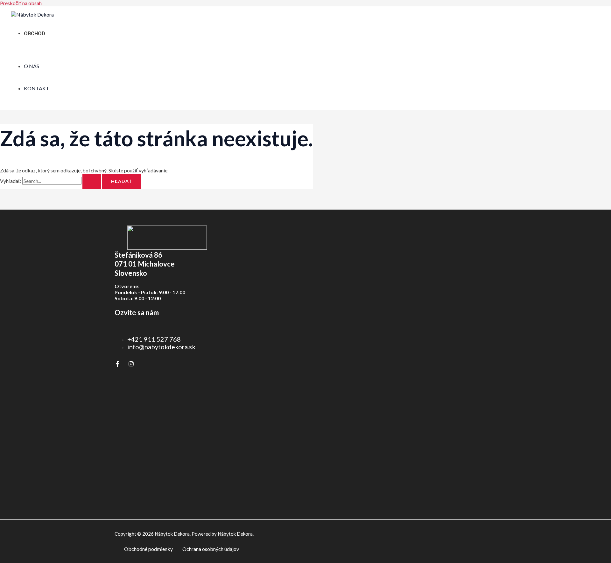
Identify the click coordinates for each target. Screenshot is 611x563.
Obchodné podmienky (148, 549)
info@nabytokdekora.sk (161, 347)
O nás (31, 66)
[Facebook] (117, 365)
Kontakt (36, 88)
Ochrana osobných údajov (210, 549)
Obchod (34, 34)
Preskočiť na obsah (21, 3)
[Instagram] (131, 365)
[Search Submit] (91, 181)
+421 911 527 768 (154, 339)
